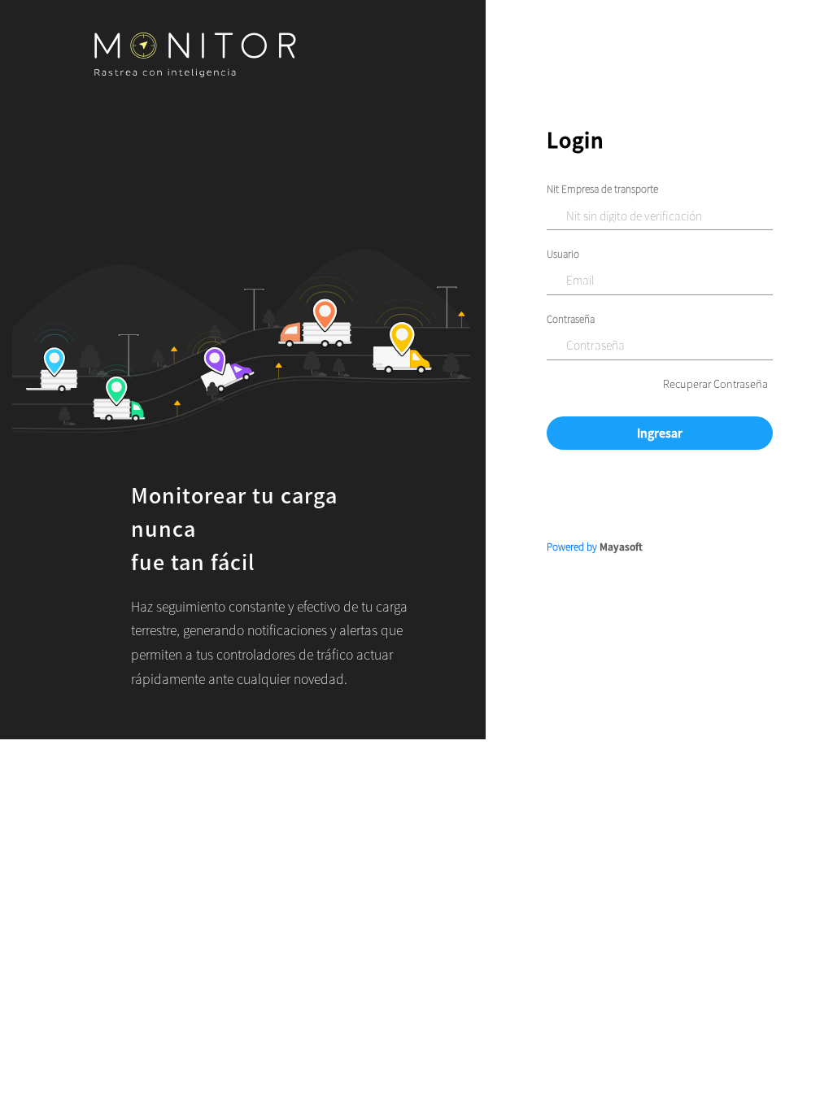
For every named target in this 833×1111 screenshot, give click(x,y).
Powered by (595, 546)
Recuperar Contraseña (715, 383)
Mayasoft (621, 546)
